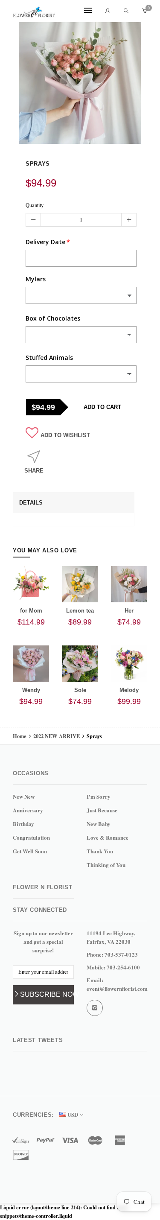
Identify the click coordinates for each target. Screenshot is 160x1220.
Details (31, 502)
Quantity (35, 205)
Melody (129, 690)
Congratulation (31, 837)
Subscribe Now (47, 994)
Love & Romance (107, 837)
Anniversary (28, 810)
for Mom (31, 610)
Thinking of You (106, 865)
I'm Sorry (99, 796)
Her (129, 610)
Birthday (23, 824)
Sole (80, 690)
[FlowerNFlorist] (34, 11)
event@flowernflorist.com (117, 988)
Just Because (102, 810)
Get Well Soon (30, 851)
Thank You (100, 851)
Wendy (31, 690)
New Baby (99, 824)
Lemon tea (80, 610)
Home (20, 736)
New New (24, 796)
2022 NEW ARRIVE (56, 736)
